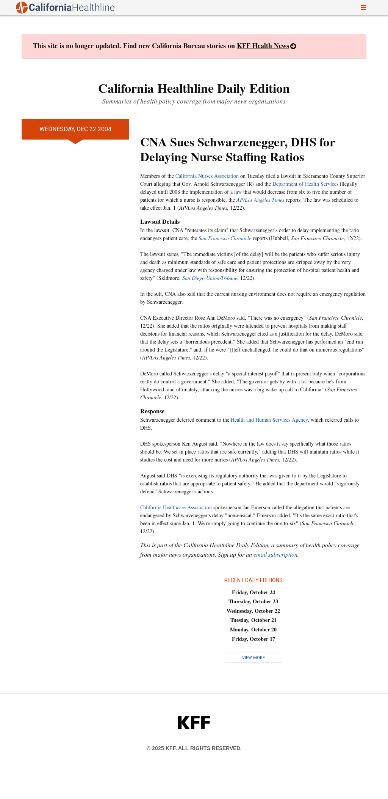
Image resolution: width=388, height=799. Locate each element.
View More (253, 657)
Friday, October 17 (253, 639)
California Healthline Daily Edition (194, 87)
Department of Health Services (305, 183)
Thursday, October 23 (253, 601)
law (238, 191)
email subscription (275, 554)
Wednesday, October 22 (253, 611)
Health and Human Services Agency (269, 419)
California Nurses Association (207, 175)
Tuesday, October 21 (253, 620)
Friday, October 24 (253, 592)
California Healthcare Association (176, 507)
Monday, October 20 (253, 629)
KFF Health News (263, 45)
